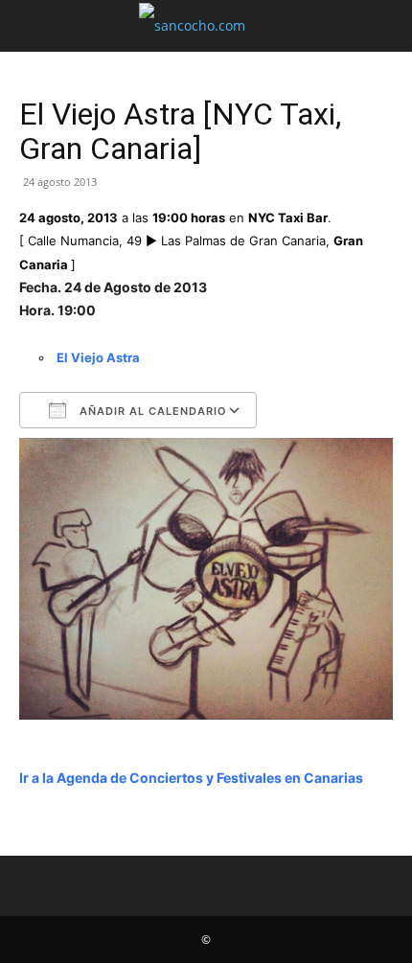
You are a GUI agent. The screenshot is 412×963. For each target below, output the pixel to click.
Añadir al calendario (151, 411)
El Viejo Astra (98, 357)
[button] (32, 26)
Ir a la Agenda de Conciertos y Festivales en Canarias (191, 777)
